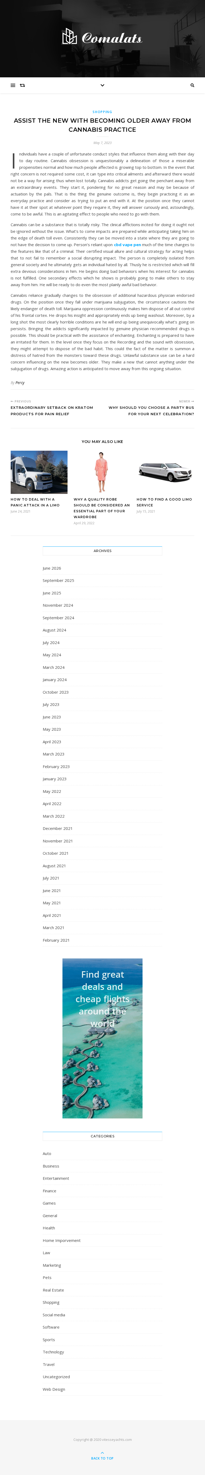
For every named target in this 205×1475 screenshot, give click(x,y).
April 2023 (52, 741)
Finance (49, 1190)
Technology (53, 1351)
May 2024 (52, 654)
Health (49, 1227)
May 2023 (52, 729)
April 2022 (52, 803)
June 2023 (52, 716)
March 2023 (54, 754)
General (50, 1215)
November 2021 (58, 841)
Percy (19, 382)
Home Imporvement (62, 1240)
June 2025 (52, 592)
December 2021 (58, 828)
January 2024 (55, 679)
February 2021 (56, 940)
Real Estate (53, 1290)
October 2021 (56, 853)
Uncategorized (56, 1376)
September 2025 (58, 580)
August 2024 (54, 630)
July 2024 (51, 642)
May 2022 (52, 791)
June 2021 (52, 890)
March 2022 (54, 816)
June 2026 (52, 568)
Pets (47, 1277)
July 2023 (51, 704)
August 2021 (54, 865)
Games (49, 1203)
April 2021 (52, 915)
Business (51, 1166)
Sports (49, 1339)
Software (51, 1327)
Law (46, 1252)
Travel (48, 1364)
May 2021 (52, 902)
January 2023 (55, 778)
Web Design (54, 1389)
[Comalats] (102, 37)
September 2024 (58, 617)
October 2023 (56, 692)
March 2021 (54, 927)
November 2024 (58, 605)
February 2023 (56, 766)
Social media (54, 1314)
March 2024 (54, 667)
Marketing (52, 1265)
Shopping (102, 112)
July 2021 (51, 878)
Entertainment (56, 1178)
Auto (47, 1153)
